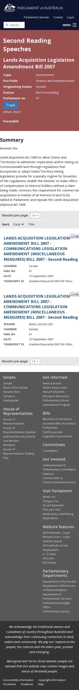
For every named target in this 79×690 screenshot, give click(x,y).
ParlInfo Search (52, 541)
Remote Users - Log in (56, 537)
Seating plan (11, 400)
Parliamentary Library (56, 400)
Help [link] (41, 684)
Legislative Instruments (57, 436)
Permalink (11, 121)
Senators (9, 396)
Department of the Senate (59, 581)
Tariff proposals (53, 432)
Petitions (48, 474)
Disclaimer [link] (9, 684)
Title (31, 224)
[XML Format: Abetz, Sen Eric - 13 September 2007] (77, 294)
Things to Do (51, 501)
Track (10, 105)
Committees (50, 451)
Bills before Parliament (57, 419)
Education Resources (56, 396)
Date (17, 224)
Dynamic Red (11, 392)
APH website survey (55, 545)
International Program (56, 405)
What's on (49, 497)
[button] (69, 25)
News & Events (52, 383)
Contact (58, 17)
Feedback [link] (27, 684)
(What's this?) (11, 112)
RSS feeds (49, 562)
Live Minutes (11, 441)
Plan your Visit (51, 509)
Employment (50, 550)
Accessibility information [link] (18, 680)
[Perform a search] (7, 25)
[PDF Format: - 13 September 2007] (72, 236)
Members (9, 445)
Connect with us (53, 478)
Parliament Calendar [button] (36, 17)
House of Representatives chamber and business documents (19, 432)
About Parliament (53, 392)
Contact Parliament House (59, 482)
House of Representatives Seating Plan (18, 453)
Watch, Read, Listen (55, 387)
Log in (70, 17)
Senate (7, 383)
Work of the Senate (15, 387)
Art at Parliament (53, 505)
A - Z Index (49, 554)
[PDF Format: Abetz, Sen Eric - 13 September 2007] (72, 294)
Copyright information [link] (52, 680)
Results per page (15, 215)
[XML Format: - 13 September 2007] (77, 236)
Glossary (48, 558)
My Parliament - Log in (56, 532)
